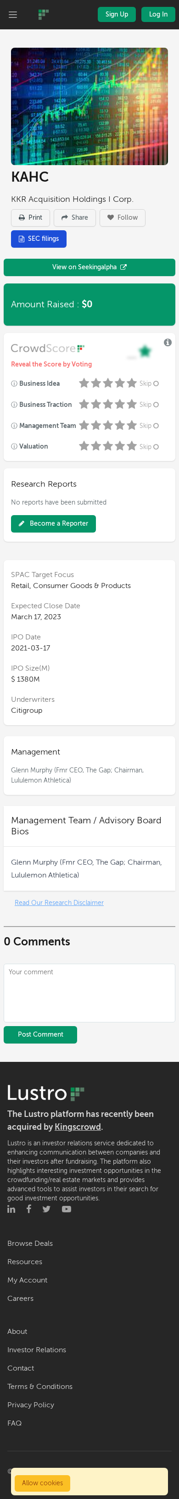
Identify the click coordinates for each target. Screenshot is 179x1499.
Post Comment (40, 1034)
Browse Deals (30, 1243)
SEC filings (43, 238)
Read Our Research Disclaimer (59, 902)
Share (79, 217)
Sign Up (117, 14)
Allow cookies (42, 1483)
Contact (20, 1368)
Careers (20, 1298)
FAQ (14, 1423)
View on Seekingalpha (84, 267)
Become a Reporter (58, 523)
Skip (145, 383)
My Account (27, 1280)
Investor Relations (36, 1350)
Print (34, 217)
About (17, 1331)
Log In (158, 14)
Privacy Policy (30, 1405)
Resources (24, 1262)
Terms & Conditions (40, 1386)
